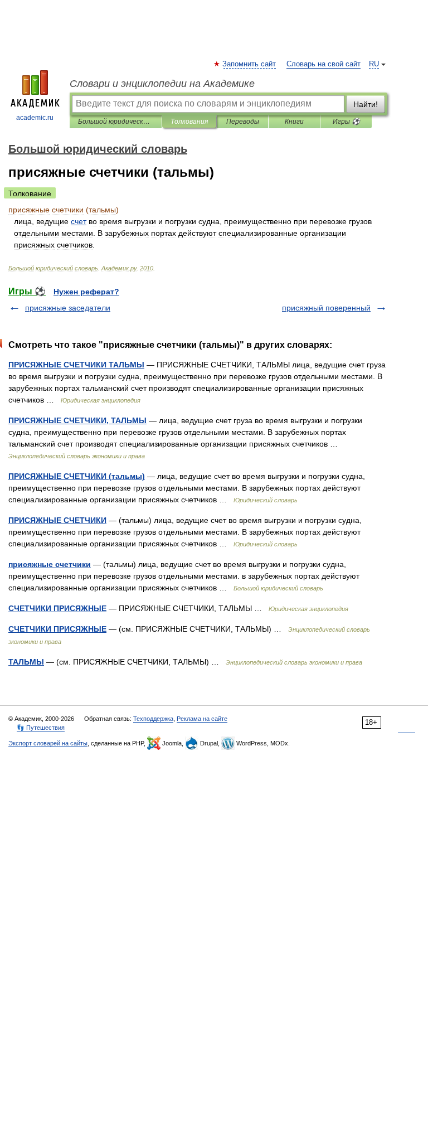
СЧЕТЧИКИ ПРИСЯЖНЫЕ (57, 608)
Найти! (365, 104)
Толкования (189, 121)
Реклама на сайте (202, 718)
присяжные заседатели (67, 307)
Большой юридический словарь (115, 121)
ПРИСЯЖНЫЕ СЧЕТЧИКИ (57, 520)
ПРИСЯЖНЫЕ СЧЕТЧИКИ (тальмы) (76, 476)
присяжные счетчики (49, 564)
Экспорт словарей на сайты (47, 743)
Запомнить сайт (249, 64)
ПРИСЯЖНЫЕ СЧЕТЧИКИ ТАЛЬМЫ (76, 364)
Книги (294, 121)
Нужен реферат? (86, 291)
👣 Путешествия (41, 727)
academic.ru (35, 118)
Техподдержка (153, 718)
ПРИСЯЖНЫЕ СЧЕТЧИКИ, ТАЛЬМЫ (77, 420)
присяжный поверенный (326, 307)
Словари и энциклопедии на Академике (162, 83)
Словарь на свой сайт (323, 64)
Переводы (242, 121)
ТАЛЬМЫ (26, 661)
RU (374, 64)
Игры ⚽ (346, 121)
